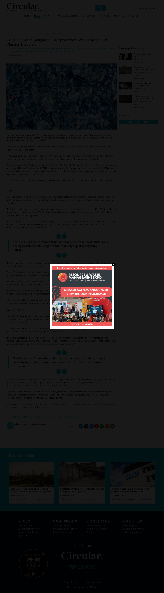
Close (114, 264)
